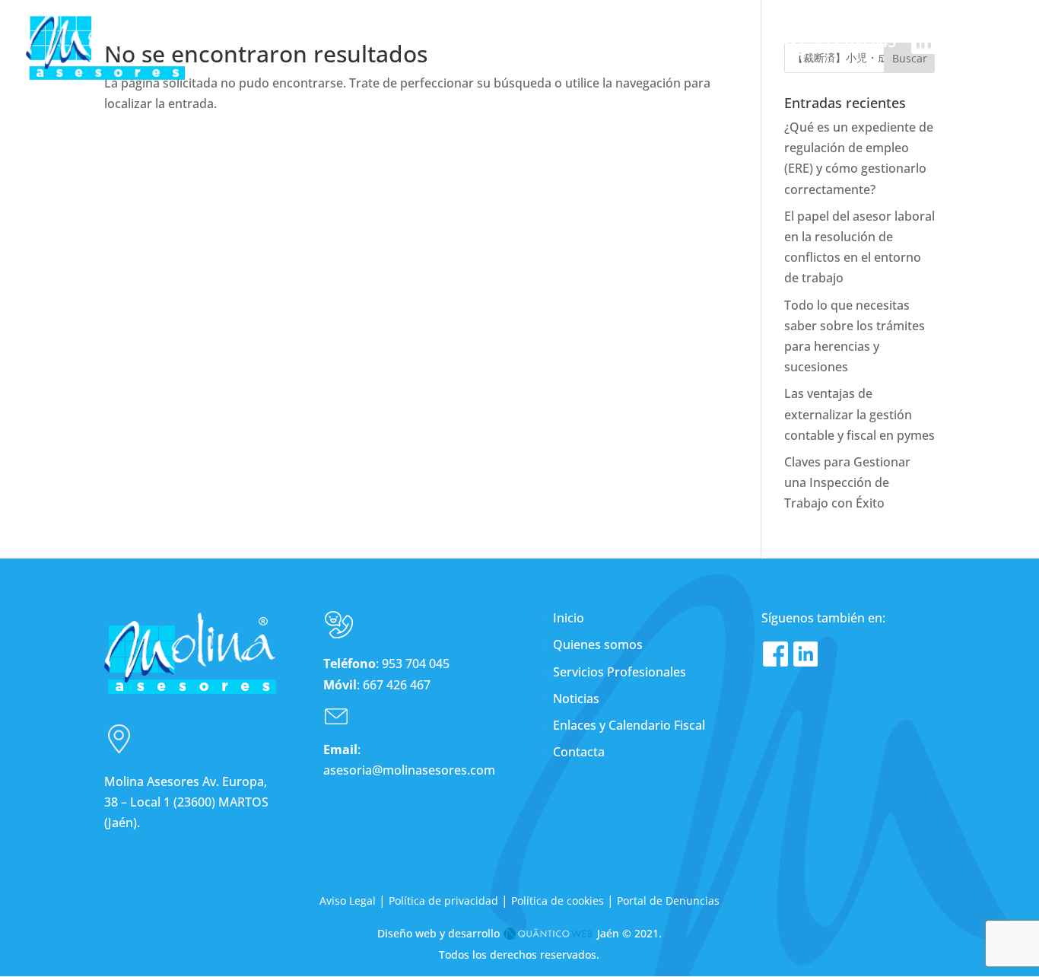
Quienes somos (598, 644)
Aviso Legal (347, 900)
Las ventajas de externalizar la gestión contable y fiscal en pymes (859, 414)
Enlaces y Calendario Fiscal (629, 725)
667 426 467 (397, 684)
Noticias (576, 698)
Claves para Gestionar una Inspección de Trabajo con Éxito (847, 482)
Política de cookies (557, 900)
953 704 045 (416, 663)
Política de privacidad (443, 900)
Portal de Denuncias (668, 900)
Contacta (579, 751)
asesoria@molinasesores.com (409, 770)
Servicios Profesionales (619, 672)
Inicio (568, 617)
